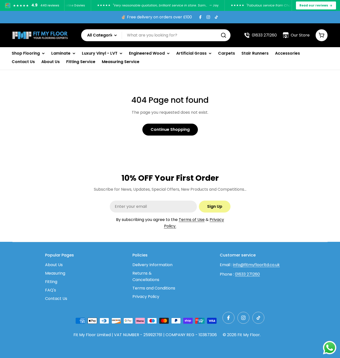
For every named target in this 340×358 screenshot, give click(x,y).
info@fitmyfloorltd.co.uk (256, 265)
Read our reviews (313, 5)
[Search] (224, 35)
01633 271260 (247, 274)
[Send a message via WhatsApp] (330, 348)
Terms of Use (192, 219)
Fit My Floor (248, 335)
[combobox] (155, 35)
